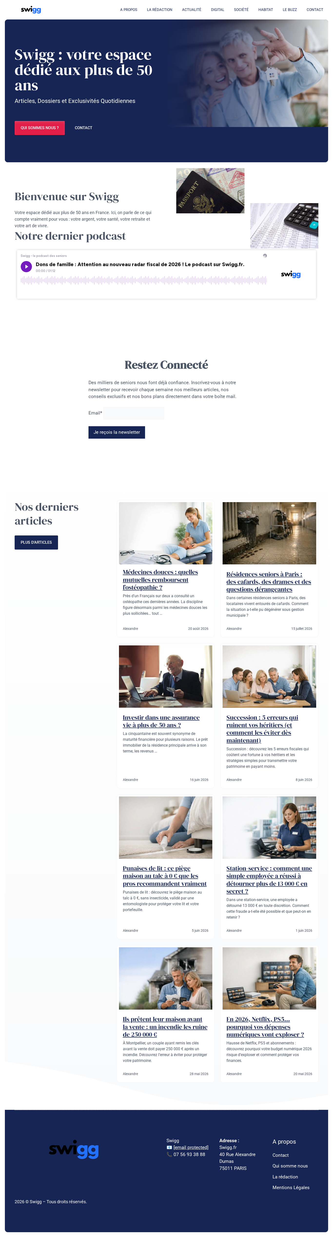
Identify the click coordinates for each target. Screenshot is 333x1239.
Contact (315, 10)
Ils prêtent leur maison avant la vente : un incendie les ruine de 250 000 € (165, 1027)
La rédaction (159, 10)
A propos (128, 10)
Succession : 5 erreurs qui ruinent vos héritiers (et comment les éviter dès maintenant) (262, 729)
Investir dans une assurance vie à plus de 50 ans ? (161, 721)
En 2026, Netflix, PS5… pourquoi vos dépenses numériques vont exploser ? (265, 1027)
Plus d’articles (36, 542)
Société (241, 10)
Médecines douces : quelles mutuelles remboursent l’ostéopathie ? (160, 579)
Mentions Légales (291, 1187)
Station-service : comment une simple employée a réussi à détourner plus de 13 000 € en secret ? (269, 879)
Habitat (265, 10)
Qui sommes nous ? (40, 128)
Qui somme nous (290, 1166)
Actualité (191, 10)
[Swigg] (31, 9)
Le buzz (290, 10)
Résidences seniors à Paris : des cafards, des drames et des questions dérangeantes (268, 582)
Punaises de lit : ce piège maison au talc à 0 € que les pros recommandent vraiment (165, 876)
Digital (217, 10)
